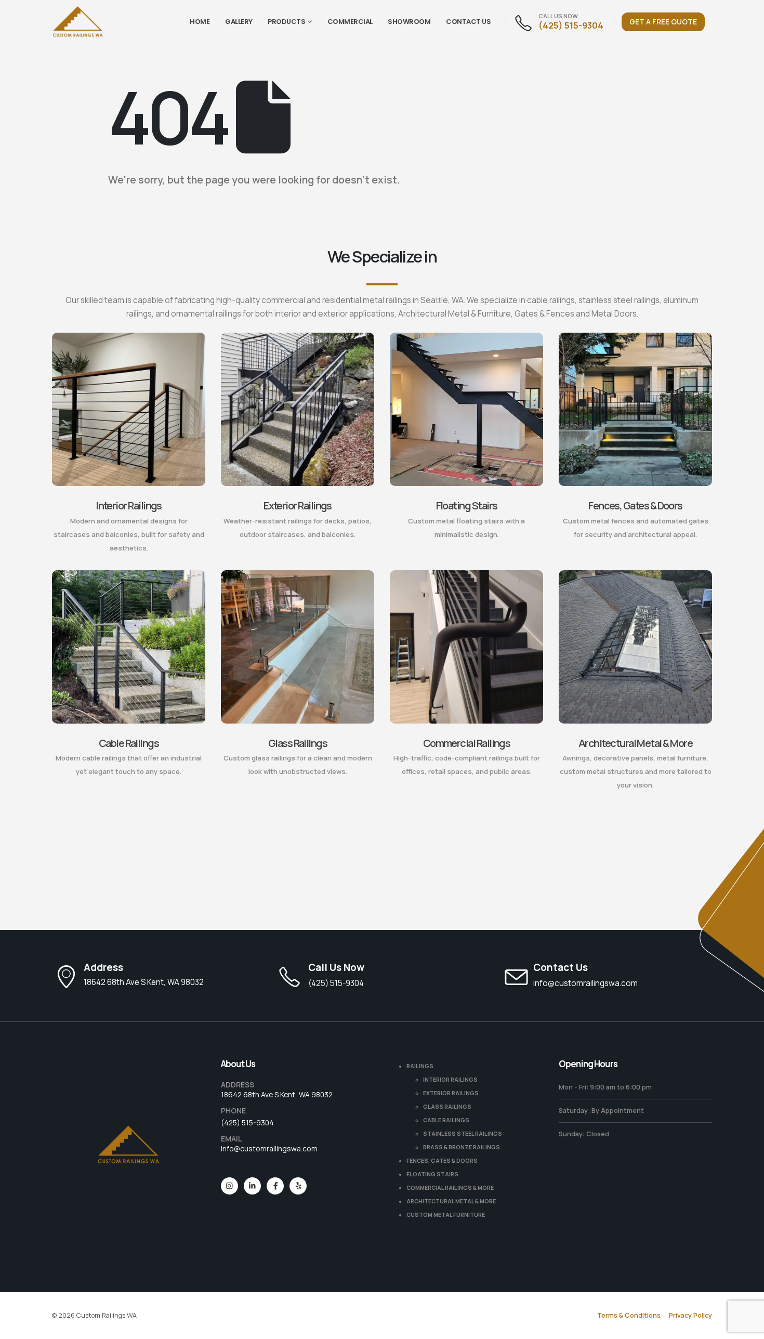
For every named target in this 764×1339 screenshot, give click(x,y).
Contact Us (468, 22)
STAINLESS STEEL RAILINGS (462, 1133)
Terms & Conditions (629, 1315)
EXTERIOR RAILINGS (451, 1093)
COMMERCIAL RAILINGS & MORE (450, 1187)
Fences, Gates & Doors (635, 505)
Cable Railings (129, 743)
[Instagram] (229, 1185)
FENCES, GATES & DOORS (442, 1160)
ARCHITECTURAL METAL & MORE (451, 1201)
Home (199, 22)
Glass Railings (297, 743)
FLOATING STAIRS (432, 1174)
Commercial (350, 22)
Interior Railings (129, 505)
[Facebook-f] (275, 1185)
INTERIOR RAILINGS (450, 1079)
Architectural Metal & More (635, 743)
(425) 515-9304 (247, 1122)
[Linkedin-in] (252, 1185)
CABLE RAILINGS (446, 1120)
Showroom (409, 22)
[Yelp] (298, 1185)
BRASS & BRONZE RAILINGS (461, 1147)
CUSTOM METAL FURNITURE (445, 1214)
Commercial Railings (466, 743)
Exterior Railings (298, 505)
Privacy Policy (690, 1315)
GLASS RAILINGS (447, 1106)
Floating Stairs (466, 505)
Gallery (239, 22)
